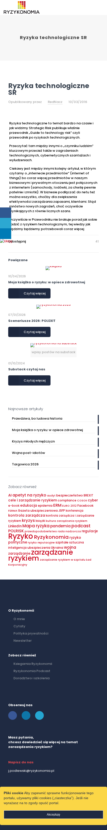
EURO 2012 (69, 506)
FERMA (12, 511)
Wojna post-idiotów (28, 452)
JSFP (61, 510)
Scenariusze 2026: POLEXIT (31, 320)
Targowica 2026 (25, 464)
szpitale (61, 542)
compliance (67, 500)
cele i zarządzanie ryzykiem (32, 500)
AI (10, 495)
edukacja (28, 505)
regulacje (90, 531)
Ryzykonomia (51, 537)
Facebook (85, 505)
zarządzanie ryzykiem (40, 555)
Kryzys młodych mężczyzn (33, 441)
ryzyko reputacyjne (41, 542)
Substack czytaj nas (26, 369)
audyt (51, 495)
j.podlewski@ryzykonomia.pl (31, 770)
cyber (93, 500)
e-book (13, 506)
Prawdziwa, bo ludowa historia (37, 418)
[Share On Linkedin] (5, 233)
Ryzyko (20, 536)
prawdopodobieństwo (41, 531)
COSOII (82, 500)
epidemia (45, 505)
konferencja (74, 511)
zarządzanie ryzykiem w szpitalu (62, 560)
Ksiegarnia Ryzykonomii (32, 663)
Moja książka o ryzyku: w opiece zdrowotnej (46, 282)
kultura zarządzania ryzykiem (66, 521)
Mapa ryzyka (36, 526)
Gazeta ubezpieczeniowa (38, 510)
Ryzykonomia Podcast (31, 671)
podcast (81, 526)
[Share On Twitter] (5, 223)
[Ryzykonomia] (22, 7)
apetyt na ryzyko (29, 495)
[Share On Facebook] (5, 212)
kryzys (28, 520)
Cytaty (19, 626)
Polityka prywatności (30, 633)
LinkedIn (15, 526)
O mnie (19, 619)
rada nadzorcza (69, 531)
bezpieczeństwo (69, 495)
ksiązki (40, 521)
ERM (57, 505)
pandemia (60, 526)
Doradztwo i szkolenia (31, 678)
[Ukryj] (6, 241)
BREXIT (88, 495)
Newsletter (22, 640)
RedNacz (55, 101)
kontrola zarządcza (26, 515)
